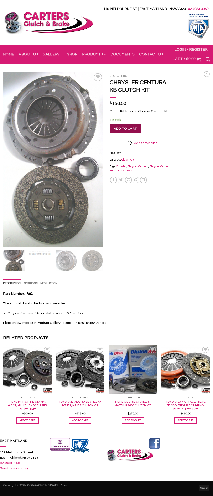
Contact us (151, 54)
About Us (28, 54)
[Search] (208, 59)
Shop (72, 54)
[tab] (12, 283)
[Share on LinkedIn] (143, 180)
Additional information (40, 283)
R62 (129, 170)
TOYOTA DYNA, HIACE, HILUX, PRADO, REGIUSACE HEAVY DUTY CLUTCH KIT (186, 405)
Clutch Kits (118, 75)
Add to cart (125, 128)
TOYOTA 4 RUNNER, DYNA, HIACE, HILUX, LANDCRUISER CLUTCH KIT (27, 405)
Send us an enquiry (14, 468)
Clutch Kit (120, 170)
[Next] (96, 159)
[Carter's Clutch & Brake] (48, 23)
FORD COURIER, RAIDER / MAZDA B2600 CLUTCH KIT (133, 403)
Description (12, 283)
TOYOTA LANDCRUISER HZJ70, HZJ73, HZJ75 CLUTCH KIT (80, 403)
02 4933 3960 (198, 9)
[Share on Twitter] (121, 180)
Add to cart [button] (27, 420)
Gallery (51, 54)
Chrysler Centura (138, 166)
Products (92, 54)
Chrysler (121, 166)
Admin (64, 485)
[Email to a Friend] (128, 180)
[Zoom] (9, 241)
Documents (122, 54)
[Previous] (10, 159)
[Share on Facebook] (113, 180)
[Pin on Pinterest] (136, 180)
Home (8, 54)
